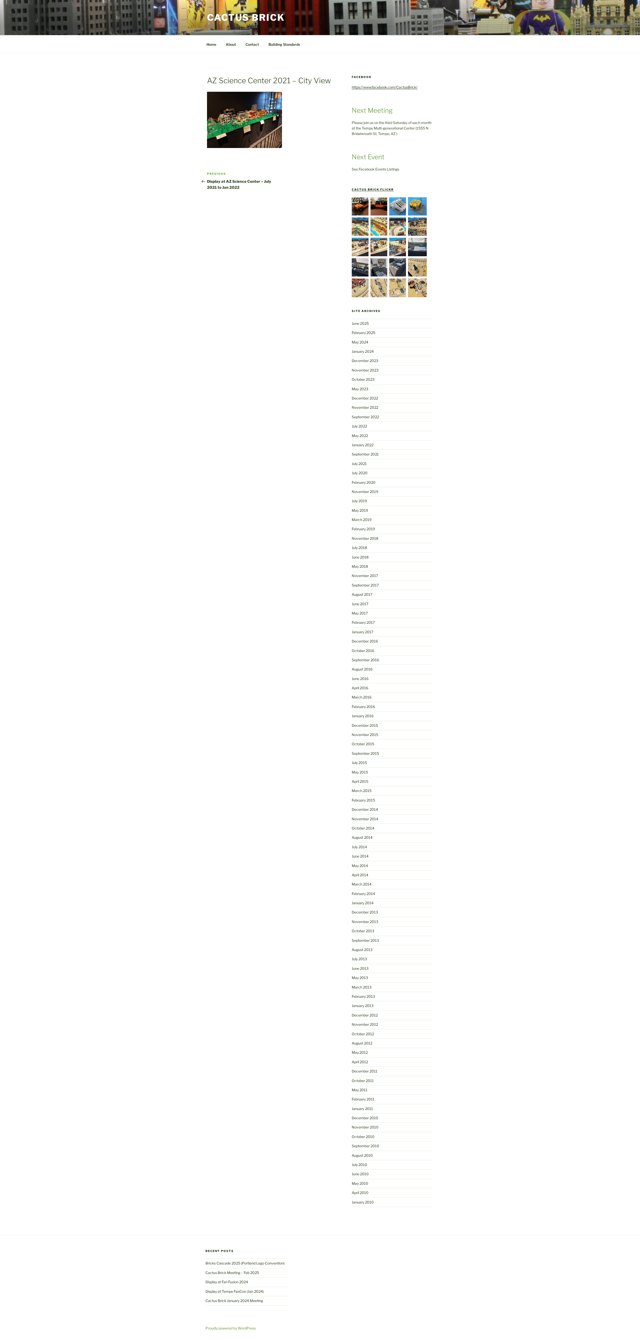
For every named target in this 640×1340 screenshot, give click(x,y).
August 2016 (362, 669)
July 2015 (359, 762)
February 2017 (363, 622)
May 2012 (360, 1052)
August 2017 (362, 594)
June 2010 (360, 1174)
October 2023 (363, 379)
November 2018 (365, 538)
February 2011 (363, 1099)
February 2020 (364, 482)
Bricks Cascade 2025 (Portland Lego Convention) (245, 1263)
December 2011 (365, 1071)
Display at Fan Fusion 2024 (227, 1282)
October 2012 (363, 1034)
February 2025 (363, 332)
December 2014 (365, 809)
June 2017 (360, 604)
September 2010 (365, 1146)
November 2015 (365, 734)
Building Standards (284, 44)
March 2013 (362, 987)
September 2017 (365, 585)
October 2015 (363, 744)
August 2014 (362, 837)
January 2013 (363, 1006)
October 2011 (363, 1080)
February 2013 (363, 996)
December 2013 (365, 912)
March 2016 (362, 697)
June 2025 (360, 323)
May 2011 (360, 1090)
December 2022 (365, 398)
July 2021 (359, 464)
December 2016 (365, 641)
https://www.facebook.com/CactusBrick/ (385, 87)
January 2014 (363, 903)
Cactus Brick (246, 17)
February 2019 (363, 529)
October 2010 (363, 1136)
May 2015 (360, 772)
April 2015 (360, 781)
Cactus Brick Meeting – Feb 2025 (232, 1272)
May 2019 (360, 510)
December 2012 (365, 1015)
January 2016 (363, 716)
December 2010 (365, 1118)
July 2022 (359, 426)
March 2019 (362, 520)
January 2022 (363, 445)
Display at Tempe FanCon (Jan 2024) (235, 1291)
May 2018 (360, 566)
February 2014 (363, 894)
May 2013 (360, 978)
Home (211, 44)
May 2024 (360, 342)
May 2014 (360, 866)
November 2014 (365, 819)
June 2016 (360, 678)
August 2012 (362, 1043)
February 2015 (363, 800)
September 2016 (365, 660)
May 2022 (360, 436)
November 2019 (365, 492)
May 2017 (360, 613)
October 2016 (363, 650)
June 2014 (360, 856)
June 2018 (360, 557)
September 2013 (365, 940)
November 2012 (365, 1024)
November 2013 (365, 922)
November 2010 (365, 1127)
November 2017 (365, 576)
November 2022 (365, 407)
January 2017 (362, 632)
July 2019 (359, 501)
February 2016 (363, 706)
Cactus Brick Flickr (373, 189)
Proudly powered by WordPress (231, 1328)
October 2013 (363, 931)
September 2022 (365, 417)
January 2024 (363, 351)
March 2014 (362, 884)
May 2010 (360, 1183)
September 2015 (365, 753)
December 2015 (365, 725)
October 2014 (363, 828)
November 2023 (365, 370)
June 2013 (360, 968)
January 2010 (363, 1202)
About (231, 44)
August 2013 (362, 950)
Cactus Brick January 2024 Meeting (234, 1300)
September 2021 (365, 454)
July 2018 (359, 548)
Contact (252, 44)
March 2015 (362, 790)
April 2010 (360, 1192)
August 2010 (362, 1155)
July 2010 (359, 1164)
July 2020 (360, 473)
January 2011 (362, 1108)
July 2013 (359, 959)
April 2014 (360, 875)
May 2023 (360, 389)
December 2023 (365, 360)
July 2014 (359, 847)
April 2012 (360, 1062)
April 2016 (360, 688)
